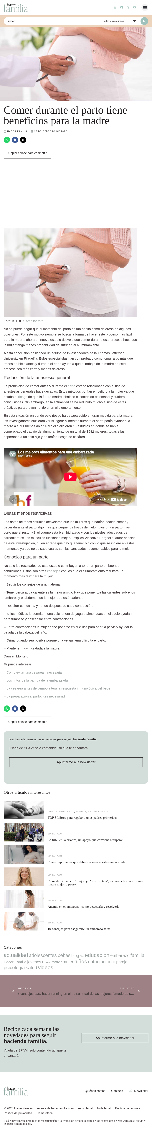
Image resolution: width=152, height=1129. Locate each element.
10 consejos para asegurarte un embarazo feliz (79, 929)
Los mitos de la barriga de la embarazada (37, 680)
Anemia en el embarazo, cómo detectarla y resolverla (83, 906)
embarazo (66, 811)
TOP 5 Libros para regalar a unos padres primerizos (82, 817)
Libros (52, 811)
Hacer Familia (98, 811)
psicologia (14, 967)
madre (19, 340)
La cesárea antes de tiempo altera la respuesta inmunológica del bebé (58, 688)
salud (31, 967)
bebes (64, 955)
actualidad (16, 955)
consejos (53, 571)
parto (71, 386)
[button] (144, 7)
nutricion (97, 961)
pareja (121, 962)
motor (57, 962)
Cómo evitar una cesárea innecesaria (34, 672)
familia (81, 811)
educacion (97, 955)
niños (80, 961)
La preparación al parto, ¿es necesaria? (35, 696)
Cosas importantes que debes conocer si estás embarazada (86, 862)
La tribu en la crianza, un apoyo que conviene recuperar (85, 840)
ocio (111, 961)
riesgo (22, 397)
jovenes (34, 962)
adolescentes (43, 955)
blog (75, 955)
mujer (68, 961)
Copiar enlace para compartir (27, 153)
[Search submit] (144, 21)
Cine (82, 956)
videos (45, 967)
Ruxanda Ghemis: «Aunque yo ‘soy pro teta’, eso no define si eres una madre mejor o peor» (95, 882)
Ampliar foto (34, 321)
